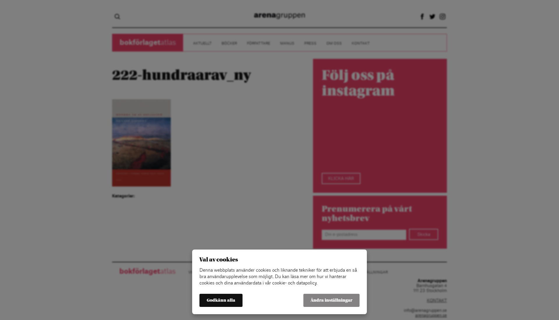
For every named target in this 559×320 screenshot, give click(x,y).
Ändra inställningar (331, 300)
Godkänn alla (221, 300)
